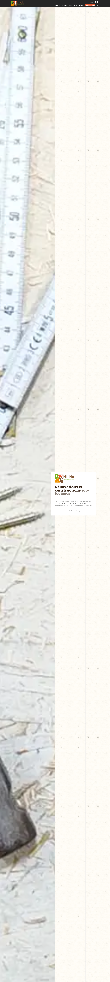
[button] (97, 5)
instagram (94, 2)
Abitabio (81, 5)
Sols (75, 5)
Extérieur (64, 5)
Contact (91, 2)
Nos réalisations (90, 5)
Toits (70, 5)
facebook (97, 2)
